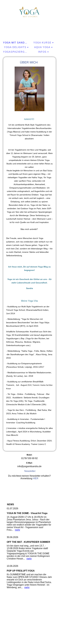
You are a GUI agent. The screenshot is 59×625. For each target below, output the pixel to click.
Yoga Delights (15, 47)
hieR (35, 478)
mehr (17, 530)
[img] (29, 12)
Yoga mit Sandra (16, 42)
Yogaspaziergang (16, 52)
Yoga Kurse (42, 42)
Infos (42, 52)
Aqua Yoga (42, 47)
